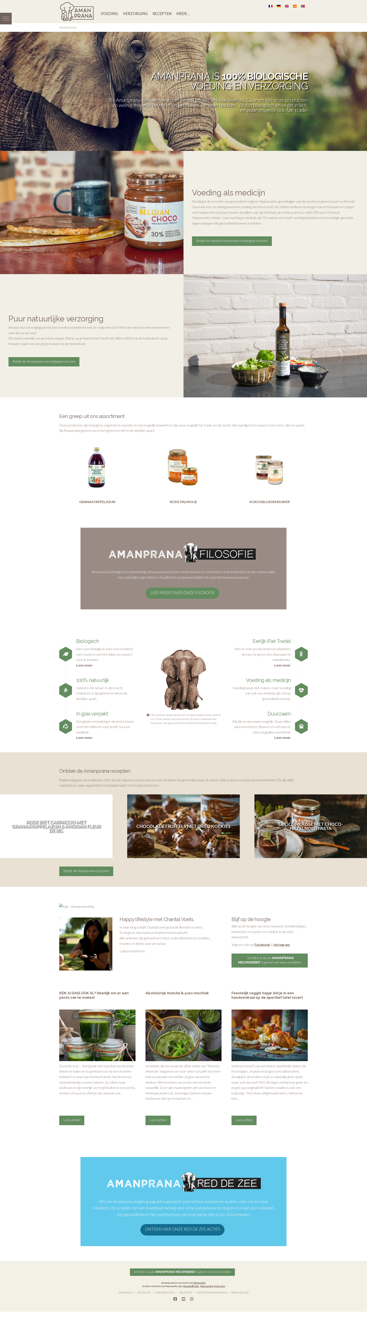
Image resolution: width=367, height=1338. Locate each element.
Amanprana (126, 1292)
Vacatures (185, 1292)
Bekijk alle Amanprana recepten (86, 871)
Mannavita (199, 1282)
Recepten (162, 13)
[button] (6, 18)
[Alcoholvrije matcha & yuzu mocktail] (183, 1035)
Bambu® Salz (191, 1286)
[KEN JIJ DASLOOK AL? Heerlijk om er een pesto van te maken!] (97, 1035)
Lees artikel (71, 1120)
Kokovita (219, 1286)
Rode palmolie (183, 502)
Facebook (262, 944)
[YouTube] (183, 1299)
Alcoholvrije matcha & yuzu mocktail (177, 993)
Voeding (109, 13)
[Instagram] (191, 1299)
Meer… (183, 13)
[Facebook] (175, 1299)
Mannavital (206, 1286)
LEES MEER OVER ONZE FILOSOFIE (182, 592)
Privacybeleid (239, 1292)
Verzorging (135, 13)
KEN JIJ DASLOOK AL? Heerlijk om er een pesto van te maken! (94, 995)
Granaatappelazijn (97, 502)
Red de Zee (144, 1292)
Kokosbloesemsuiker (270, 502)
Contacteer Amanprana (211, 1292)
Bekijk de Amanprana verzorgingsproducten (44, 361)
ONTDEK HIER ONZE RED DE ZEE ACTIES (182, 1229)
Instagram (282, 944)
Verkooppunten (165, 1292)
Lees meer (84, 665)
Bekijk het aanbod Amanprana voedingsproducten (232, 240)
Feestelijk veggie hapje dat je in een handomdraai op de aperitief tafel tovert (267, 995)
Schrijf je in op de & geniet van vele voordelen (269, 960)
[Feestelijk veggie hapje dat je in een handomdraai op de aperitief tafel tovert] (269, 1035)
